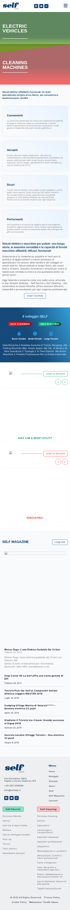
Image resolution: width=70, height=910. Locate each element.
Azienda (53, 781)
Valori (52, 786)
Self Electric (13, 809)
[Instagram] (46, 6)
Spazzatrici (35, 517)
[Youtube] (41, 6)
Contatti (53, 800)
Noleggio (54, 776)
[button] (58, 382)
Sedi (51, 791)
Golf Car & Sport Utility (35, 438)
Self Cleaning (48, 809)
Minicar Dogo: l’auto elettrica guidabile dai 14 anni (32, 649)
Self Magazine (57, 795)
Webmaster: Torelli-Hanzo (43, 902)
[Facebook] (36, 6)
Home (52, 771)
